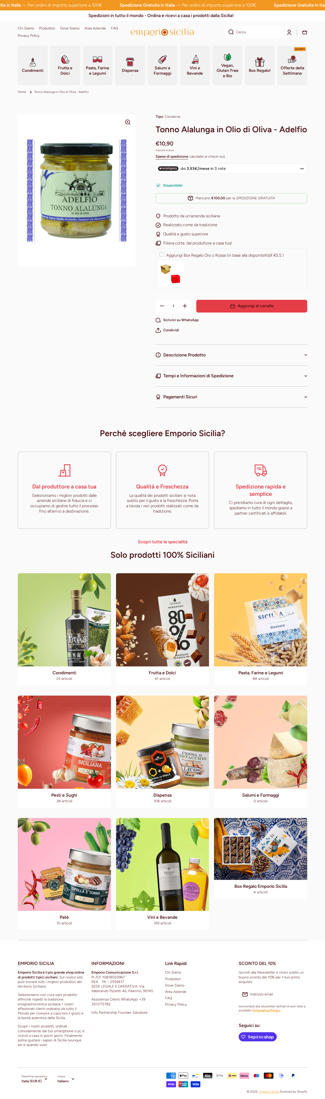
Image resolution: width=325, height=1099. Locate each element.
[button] (167, 330)
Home (22, 92)
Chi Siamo (173, 972)
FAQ (168, 998)
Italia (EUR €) (32, 1081)
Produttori (173, 979)
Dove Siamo (174, 985)
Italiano (63, 1081)
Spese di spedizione (172, 156)
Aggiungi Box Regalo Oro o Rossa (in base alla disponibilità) (225, 255)
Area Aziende (175, 992)
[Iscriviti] (301, 994)
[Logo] (162, 32)
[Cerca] (229, 32)
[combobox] (253, 32)
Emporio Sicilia (269, 1091)
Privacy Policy (176, 1004)
